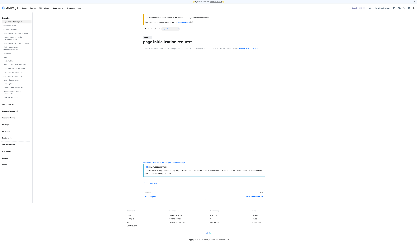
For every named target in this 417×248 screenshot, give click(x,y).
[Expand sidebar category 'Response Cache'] (29, 117)
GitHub (255, 215)
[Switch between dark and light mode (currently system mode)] (413, 8)
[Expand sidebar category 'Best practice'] (29, 138)
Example (33, 8)
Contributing (132, 226)
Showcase (71, 8)
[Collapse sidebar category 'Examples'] (29, 18)
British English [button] (383, 8)
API (40, 8)
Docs (129, 215)
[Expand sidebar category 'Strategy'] (29, 124)
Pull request (257, 222)
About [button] (46, 8)
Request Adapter (175, 215)
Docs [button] (24, 8)
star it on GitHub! (216, 2)
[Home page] (145, 29)
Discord (213, 215)
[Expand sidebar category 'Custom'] (29, 158)
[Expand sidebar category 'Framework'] (29, 151)
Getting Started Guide (248, 48)
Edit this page (151, 183)
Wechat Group (216, 222)
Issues (254, 219)
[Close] (414, 1)
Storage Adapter (175, 219)
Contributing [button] (58, 8)
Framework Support (177, 222)
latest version (184, 22)
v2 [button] (370, 8)
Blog (79, 8)
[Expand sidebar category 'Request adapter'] (29, 144)
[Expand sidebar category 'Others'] (29, 165)
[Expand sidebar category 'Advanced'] (29, 131)
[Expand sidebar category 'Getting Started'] (29, 104)
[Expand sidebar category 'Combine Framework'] (29, 111)
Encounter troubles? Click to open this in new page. (164, 162)
